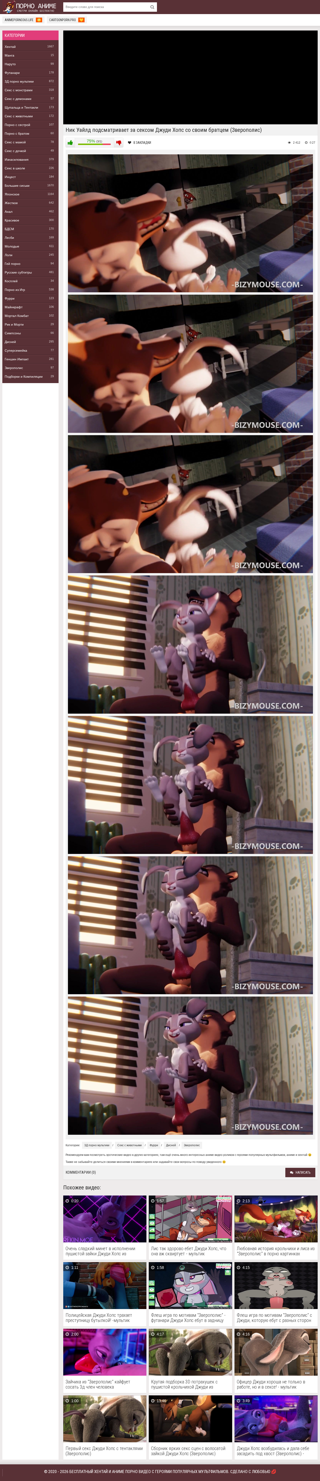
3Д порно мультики (19, 81)
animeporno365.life (23, 20)
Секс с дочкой (15, 151)
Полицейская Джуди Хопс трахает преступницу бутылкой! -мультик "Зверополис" (99, 1318)
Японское (12, 194)
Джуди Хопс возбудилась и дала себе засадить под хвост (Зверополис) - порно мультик (273, 1451)
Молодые (12, 246)
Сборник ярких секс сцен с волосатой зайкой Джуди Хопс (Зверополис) (188, 1451)
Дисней (10, 342)
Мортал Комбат (17, 316)
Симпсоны (13, 333)
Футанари (12, 73)
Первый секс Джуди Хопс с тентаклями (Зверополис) (104, 1451)
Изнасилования (17, 159)
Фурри (10, 298)
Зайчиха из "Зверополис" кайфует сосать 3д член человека (98, 1384)
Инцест (10, 177)
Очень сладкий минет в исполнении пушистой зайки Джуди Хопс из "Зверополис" (100, 1251)
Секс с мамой (15, 142)
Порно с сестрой (17, 125)
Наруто (10, 64)
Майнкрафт (13, 307)
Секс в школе (15, 168)
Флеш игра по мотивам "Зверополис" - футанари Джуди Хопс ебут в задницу (188, 1318)
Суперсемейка (16, 350)
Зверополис (14, 368)
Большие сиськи (17, 185)
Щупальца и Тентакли (21, 107)
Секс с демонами (18, 99)
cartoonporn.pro (66, 20)
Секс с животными (19, 116)
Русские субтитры (18, 272)
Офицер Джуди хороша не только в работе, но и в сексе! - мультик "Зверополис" (271, 1384)
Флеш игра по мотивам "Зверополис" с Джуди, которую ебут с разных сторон (274, 1318)
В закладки (142, 143)
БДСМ (9, 229)
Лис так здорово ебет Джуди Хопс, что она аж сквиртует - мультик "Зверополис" (188, 1251)
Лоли (8, 255)
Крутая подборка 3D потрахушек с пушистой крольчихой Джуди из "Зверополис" (184, 1384)
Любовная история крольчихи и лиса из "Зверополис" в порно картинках (276, 1251)
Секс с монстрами (19, 90)
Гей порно (12, 264)
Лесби (9, 238)
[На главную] (30, 7)
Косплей (11, 281)
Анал (8, 211)
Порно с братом (17, 133)
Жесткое (11, 203)
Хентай (10, 47)
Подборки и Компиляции (24, 376)
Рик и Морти (14, 324)
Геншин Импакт (17, 359)
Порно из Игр (15, 290)
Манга (9, 55)
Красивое (12, 220)
